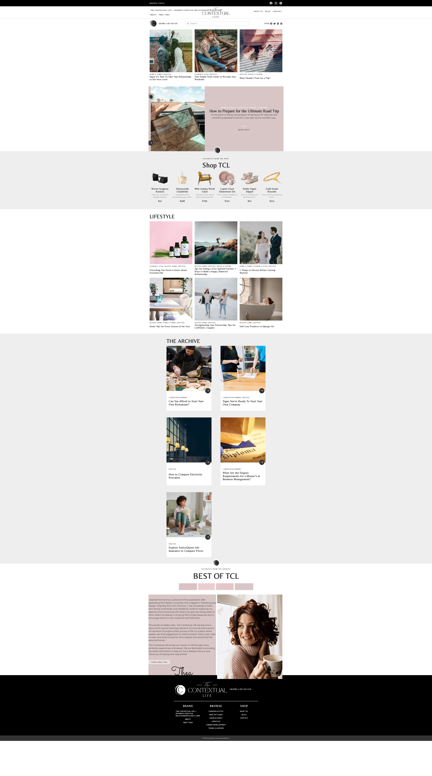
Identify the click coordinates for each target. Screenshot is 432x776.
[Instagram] (276, 3)
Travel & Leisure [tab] (244, 587)
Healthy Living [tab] (206, 587)
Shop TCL (258, 11)
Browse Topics (157, 3)
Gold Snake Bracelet (272, 190)
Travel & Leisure (255, 74)
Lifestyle (167, 74)
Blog (268, 11)
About (153, 15)
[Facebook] (271, 3)
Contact (277, 11)
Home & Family (156, 74)
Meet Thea (164, 15)
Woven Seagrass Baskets (160, 190)
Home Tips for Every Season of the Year (170, 326)
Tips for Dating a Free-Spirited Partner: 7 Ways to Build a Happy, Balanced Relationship (215, 271)
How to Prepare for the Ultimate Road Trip (244, 111)
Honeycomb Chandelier (182, 190)
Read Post (244, 130)
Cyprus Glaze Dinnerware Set (227, 190)
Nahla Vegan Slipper (249, 190)
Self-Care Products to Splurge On (257, 326)
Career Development (178, 397)
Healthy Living (171, 266)
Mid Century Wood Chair (205, 190)
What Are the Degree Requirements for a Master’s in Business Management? (241, 476)
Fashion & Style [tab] (188, 587)
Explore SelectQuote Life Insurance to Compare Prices (186, 549)
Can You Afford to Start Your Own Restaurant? (186, 403)
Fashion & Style (202, 74)
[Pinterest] (281, 3)
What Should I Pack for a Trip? (255, 78)
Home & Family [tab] (225, 587)
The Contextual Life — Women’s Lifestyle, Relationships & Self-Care (186, 10)
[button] (271, 23)
